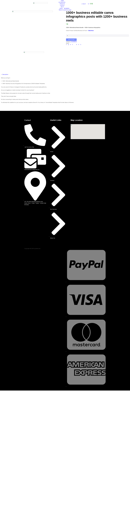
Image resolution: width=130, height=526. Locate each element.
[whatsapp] (79, 44)
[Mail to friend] (74, 44)
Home (61, 8)
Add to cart (71, 39)
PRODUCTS (62, 3)
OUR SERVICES (61, 2)
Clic (89, 30)
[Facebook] (68, 44)
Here (92, 30)
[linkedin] (77, 44)
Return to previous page (65, 10)
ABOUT (62, 6)
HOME (62, 0)
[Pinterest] (72, 44)
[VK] (70, 44)
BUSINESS (66, 8)
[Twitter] (66, 44)
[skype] (80, 44)
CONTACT (62, 5)
